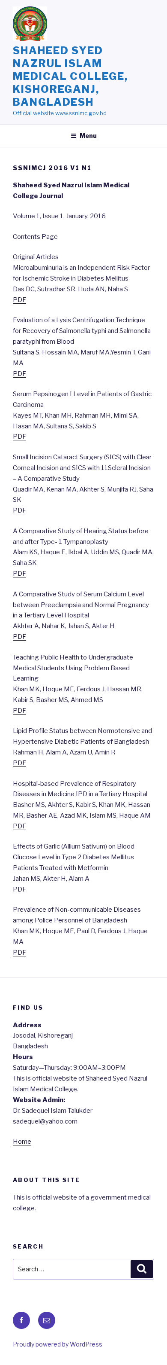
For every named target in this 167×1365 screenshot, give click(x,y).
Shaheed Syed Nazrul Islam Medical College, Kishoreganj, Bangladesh (70, 76)
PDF (19, 300)
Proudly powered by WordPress (57, 1344)
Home (22, 1141)
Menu (88, 135)
